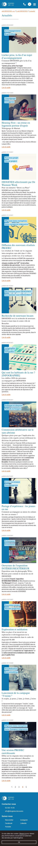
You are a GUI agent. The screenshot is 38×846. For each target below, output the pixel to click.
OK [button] (19, 842)
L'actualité (32, 11)
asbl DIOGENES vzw (8, 11)
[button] (34, 4)
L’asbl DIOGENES (22, 11)
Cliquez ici (22, 833)
